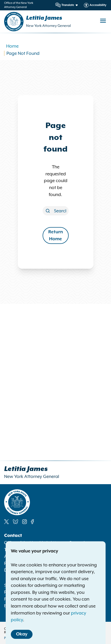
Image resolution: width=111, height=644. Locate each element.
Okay (21, 634)
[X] (6, 521)
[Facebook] (32, 521)
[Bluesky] (15, 521)
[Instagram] (24, 521)
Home (12, 46)
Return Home (55, 235)
